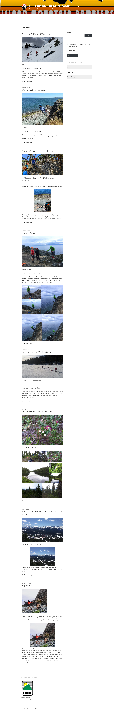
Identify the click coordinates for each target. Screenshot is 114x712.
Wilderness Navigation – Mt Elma (37, 411)
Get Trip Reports (72, 55)
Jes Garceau (39, 178)
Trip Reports (40, 17)
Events (30, 17)
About (23, 17)
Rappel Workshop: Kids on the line (37, 151)
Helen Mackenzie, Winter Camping (38, 352)
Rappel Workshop (30, 233)
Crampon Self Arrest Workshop (36, 34)
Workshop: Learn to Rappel (34, 90)
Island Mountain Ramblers (54, 6)
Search (69, 32)
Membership (50, 17)
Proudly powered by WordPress (29, 708)
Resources (60, 17)
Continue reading (27, 81)
